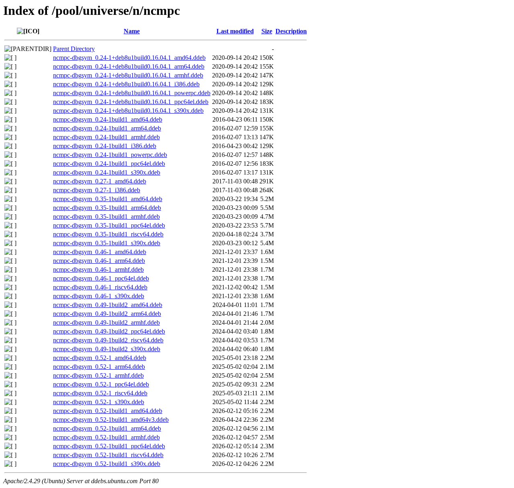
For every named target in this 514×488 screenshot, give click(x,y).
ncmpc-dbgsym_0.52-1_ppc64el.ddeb (101, 384)
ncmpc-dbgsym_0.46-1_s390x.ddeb (98, 296)
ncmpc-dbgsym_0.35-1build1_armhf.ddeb (106, 216)
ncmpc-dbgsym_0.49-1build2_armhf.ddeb (106, 322)
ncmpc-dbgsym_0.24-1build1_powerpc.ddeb (110, 154)
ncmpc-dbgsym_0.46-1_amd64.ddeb (99, 251)
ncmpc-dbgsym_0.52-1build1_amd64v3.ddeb (111, 419)
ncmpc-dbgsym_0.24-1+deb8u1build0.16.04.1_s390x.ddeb (128, 110)
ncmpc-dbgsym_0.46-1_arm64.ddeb (99, 260)
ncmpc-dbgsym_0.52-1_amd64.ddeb (99, 357)
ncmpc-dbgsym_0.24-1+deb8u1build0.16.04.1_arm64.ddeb (128, 66)
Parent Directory (74, 48)
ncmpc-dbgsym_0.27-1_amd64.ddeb (99, 181)
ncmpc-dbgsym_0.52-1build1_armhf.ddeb (106, 437)
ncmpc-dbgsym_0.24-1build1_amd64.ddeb (107, 119)
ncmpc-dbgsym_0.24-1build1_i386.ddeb (104, 145)
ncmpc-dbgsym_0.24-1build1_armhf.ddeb (106, 137)
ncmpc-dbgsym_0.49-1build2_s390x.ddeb (106, 349)
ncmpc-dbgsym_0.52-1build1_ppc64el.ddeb (109, 446)
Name (132, 31)
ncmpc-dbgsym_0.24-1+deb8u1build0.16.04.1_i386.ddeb (126, 84)
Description (291, 31)
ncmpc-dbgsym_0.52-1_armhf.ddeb (98, 375)
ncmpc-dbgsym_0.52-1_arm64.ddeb (99, 366)
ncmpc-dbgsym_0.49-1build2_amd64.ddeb (107, 304)
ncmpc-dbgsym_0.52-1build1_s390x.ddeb (106, 463)
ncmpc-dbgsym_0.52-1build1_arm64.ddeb (107, 428)
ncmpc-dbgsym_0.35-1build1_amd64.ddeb (107, 198)
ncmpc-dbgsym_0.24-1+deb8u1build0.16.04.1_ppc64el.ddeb (130, 101)
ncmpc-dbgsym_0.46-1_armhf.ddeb (98, 269)
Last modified (235, 31)
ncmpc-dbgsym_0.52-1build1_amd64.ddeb (107, 410)
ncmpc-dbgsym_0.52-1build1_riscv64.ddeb (108, 454)
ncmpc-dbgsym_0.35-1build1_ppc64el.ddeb (109, 225)
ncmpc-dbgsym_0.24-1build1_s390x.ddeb (106, 172)
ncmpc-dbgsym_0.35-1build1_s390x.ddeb (106, 243)
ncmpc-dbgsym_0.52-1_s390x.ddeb (98, 402)
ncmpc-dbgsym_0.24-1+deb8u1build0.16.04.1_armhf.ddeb (128, 75)
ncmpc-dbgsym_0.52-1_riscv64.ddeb (100, 393)
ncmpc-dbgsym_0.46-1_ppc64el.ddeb (101, 278)
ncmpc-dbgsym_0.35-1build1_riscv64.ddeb (108, 234)
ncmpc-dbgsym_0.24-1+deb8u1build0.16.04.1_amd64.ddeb (129, 57)
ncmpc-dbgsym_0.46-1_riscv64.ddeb (100, 287)
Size (266, 31)
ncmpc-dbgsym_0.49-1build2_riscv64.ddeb (108, 340)
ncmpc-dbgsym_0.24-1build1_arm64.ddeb (107, 128)
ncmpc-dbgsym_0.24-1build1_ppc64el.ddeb (109, 163)
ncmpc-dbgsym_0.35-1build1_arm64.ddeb (107, 207)
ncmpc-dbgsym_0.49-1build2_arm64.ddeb (107, 313)
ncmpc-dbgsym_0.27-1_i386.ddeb (96, 190)
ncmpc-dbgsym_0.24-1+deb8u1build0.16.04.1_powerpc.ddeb (131, 92)
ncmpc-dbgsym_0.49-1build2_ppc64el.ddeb (109, 331)
